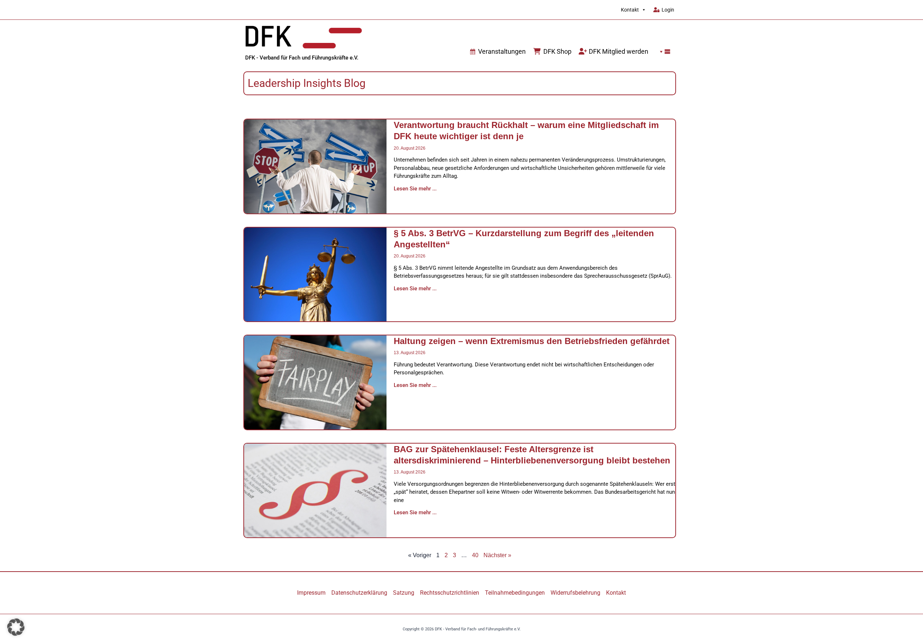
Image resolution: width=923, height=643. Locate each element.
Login (668, 10)
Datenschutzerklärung (359, 592)
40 (475, 555)
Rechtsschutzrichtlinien (449, 592)
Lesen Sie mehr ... (415, 188)
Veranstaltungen (502, 51)
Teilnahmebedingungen (515, 592)
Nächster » (497, 555)
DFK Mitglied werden (618, 51)
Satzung (403, 592)
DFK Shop (557, 51)
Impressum (311, 592)
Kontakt (630, 10)
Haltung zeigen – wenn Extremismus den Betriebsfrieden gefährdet (532, 341)
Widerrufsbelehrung (575, 592)
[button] (663, 51)
